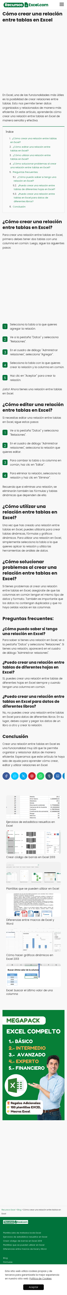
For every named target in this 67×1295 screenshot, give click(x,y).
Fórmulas (7, 1262)
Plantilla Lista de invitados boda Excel (22, 1232)
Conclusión (19, 206)
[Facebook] (6, 776)
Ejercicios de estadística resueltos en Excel (25, 1236)
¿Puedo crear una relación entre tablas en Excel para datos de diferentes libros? (34, 197)
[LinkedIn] (57, 776)
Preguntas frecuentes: (25, 172)
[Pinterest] (32, 776)
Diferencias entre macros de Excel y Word (24, 1248)
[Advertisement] (33, 58)
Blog (5, 1258)
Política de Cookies (40, 1278)
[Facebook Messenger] (15, 776)
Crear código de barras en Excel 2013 (22, 1240)
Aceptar (33, 1287)
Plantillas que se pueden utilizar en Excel (23, 1244)
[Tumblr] (49, 776)
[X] (23, 776)
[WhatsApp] (40, 776)
